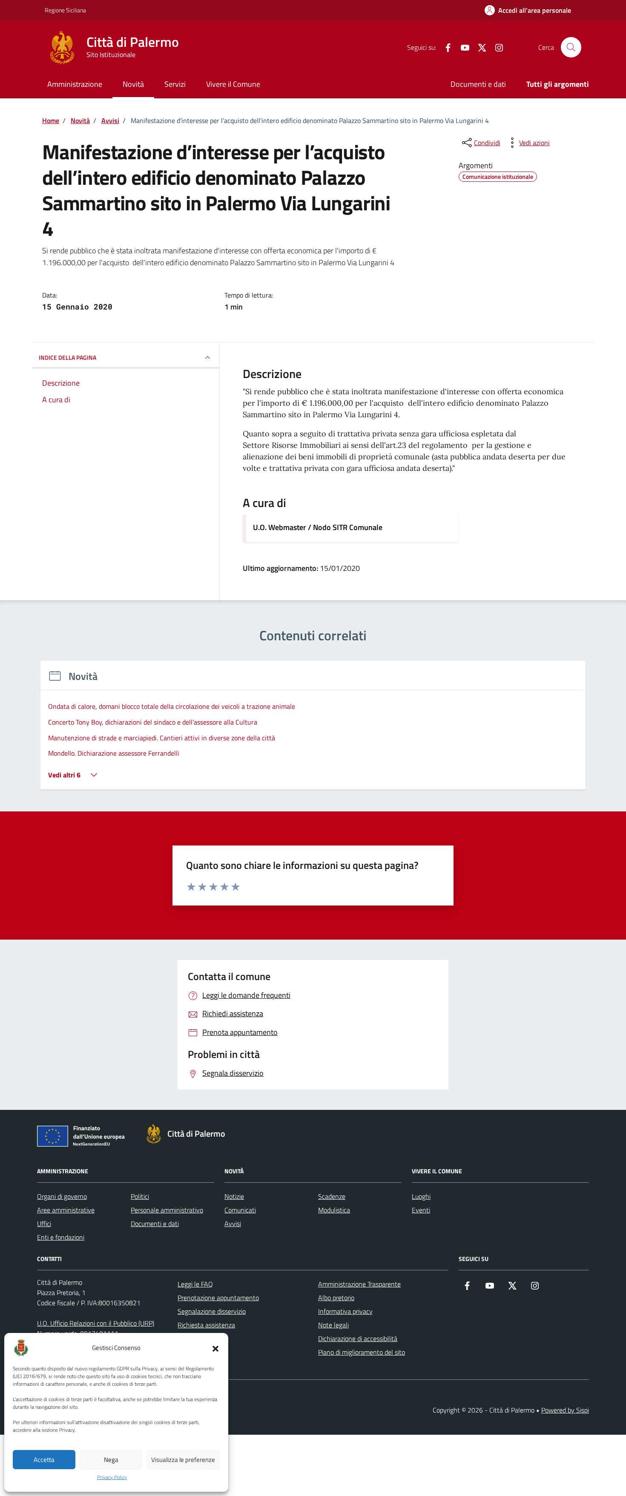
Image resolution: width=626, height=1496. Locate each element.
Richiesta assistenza (206, 1325)
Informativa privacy (345, 1311)
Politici (140, 1196)
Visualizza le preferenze (183, 1459)
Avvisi (232, 1223)
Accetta (44, 1459)
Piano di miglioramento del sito (361, 1352)
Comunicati (240, 1210)
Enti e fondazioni (60, 1237)
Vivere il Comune (233, 84)
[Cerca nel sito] (571, 47)
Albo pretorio (336, 1298)
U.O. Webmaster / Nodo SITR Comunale (317, 527)
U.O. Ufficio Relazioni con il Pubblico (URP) (95, 1323)
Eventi (421, 1210)
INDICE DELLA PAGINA (67, 357)
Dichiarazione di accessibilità (357, 1338)
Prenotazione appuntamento (218, 1298)
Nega (111, 1459)
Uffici (44, 1223)
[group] (313, 730)
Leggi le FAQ (195, 1284)
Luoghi (421, 1196)
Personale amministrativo (167, 1210)
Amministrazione (74, 84)
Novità (133, 84)
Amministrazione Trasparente (359, 1284)
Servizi (175, 84)
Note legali (333, 1325)
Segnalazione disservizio (212, 1311)
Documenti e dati (478, 84)
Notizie (234, 1196)
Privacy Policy (112, 1477)
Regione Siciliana (65, 10)
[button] (215, 1348)
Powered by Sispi (565, 1410)
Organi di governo (62, 1196)
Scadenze (331, 1196)
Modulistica (334, 1210)
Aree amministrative (66, 1210)
